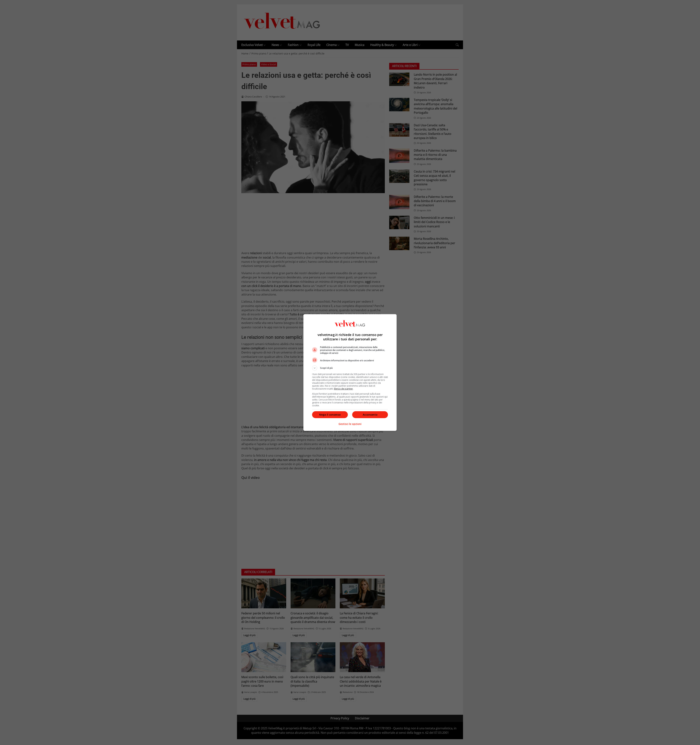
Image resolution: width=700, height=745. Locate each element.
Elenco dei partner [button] (343, 388)
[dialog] (350, 372)
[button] (350, 368)
